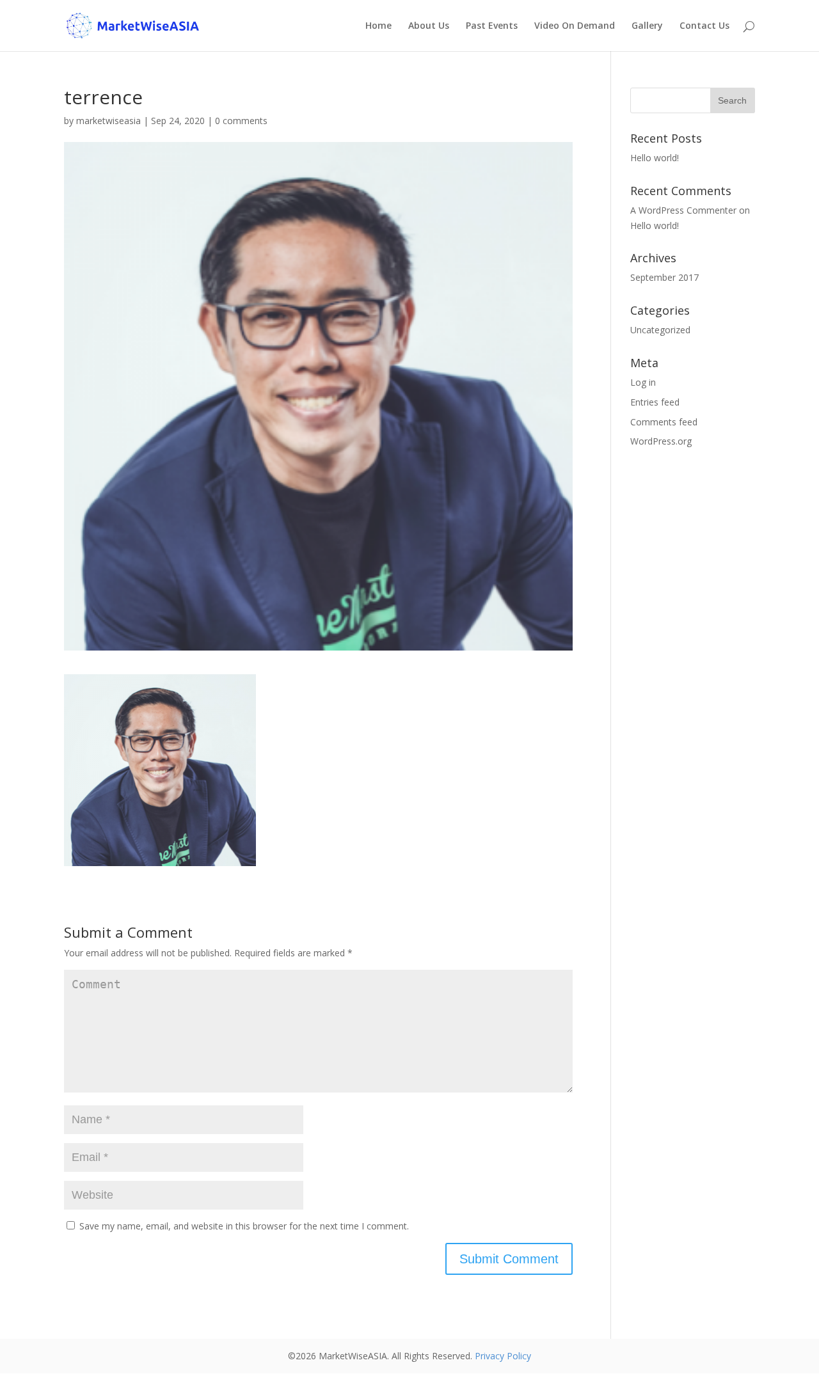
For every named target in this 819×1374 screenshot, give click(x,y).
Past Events (492, 26)
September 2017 (664, 277)
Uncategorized (660, 330)
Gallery (647, 26)
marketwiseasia (108, 120)
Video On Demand (574, 26)
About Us (428, 26)
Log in (643, 382)
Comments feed (663, 422)
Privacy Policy (503, 1356)
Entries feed (655, 402)
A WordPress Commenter (683, 210)
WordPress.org (661, 441)
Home (378, 26)
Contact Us (704, 26)
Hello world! (654, 158)
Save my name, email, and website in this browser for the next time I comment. (244, 1226)
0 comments (241, 120)
